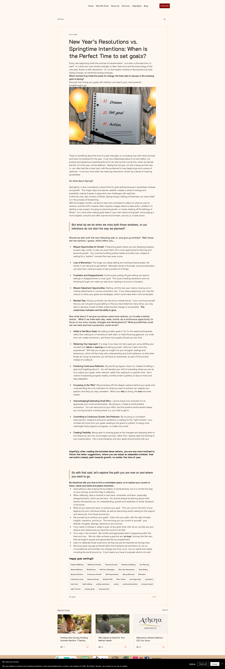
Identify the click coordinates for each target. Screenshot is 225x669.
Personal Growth (111, 565)
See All (165, 610)
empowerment (104, 589)
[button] (164, 19)
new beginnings (135, 579)
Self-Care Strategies (107, 569)
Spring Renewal (128, 574)
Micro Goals (120, 579)
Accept (214, 664)
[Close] (222, 664)
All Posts (60, 19)
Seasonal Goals (93, 579)
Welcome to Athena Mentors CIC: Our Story (149, 639)
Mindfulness (91, 569)
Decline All (203, 664)
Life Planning (144, 565)
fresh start (74, 584)
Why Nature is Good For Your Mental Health (111, 639)
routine (116, 584)
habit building (87, 584)
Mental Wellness (77, 569)
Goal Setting (143, 569)
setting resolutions (103, 584)
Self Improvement (112, 574)
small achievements (130, 584)
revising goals (89, 589)
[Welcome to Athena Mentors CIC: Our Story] (150, 623)
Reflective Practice (94, 565)
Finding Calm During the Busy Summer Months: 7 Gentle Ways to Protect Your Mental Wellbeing (74, 639)
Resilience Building (128, 565)
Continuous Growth (94, 574)
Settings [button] (192, 664)
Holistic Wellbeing (77, 565)
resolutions (149, 579)
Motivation (142, 574)
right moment (76, 589)
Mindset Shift (107, 579)
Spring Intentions (77, 574)
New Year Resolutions (127, 569)
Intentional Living (77, 579)
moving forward (147, 584)
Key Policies (156, 658)
